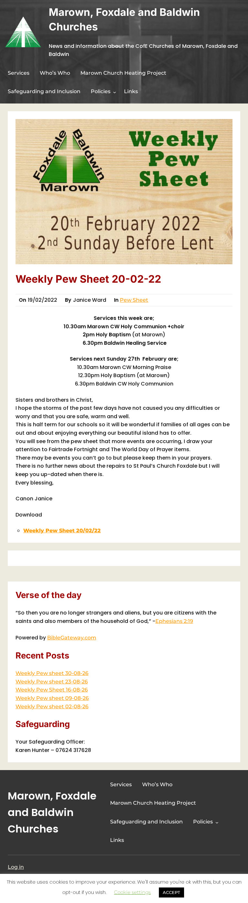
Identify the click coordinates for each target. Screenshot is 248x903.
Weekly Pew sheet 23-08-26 (52, 682)
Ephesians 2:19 (174, 621)
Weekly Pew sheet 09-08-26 (52, 698)
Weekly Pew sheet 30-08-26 (52, 673)
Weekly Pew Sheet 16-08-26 (52, 690)
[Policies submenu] (114, 92)
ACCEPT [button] (171, 892)
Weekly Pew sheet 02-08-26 (52, 706)
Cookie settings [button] (132, 892)
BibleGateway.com (71, 638)
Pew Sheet (134, 300)
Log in (16, 867)
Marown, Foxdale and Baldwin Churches (52, 812)
